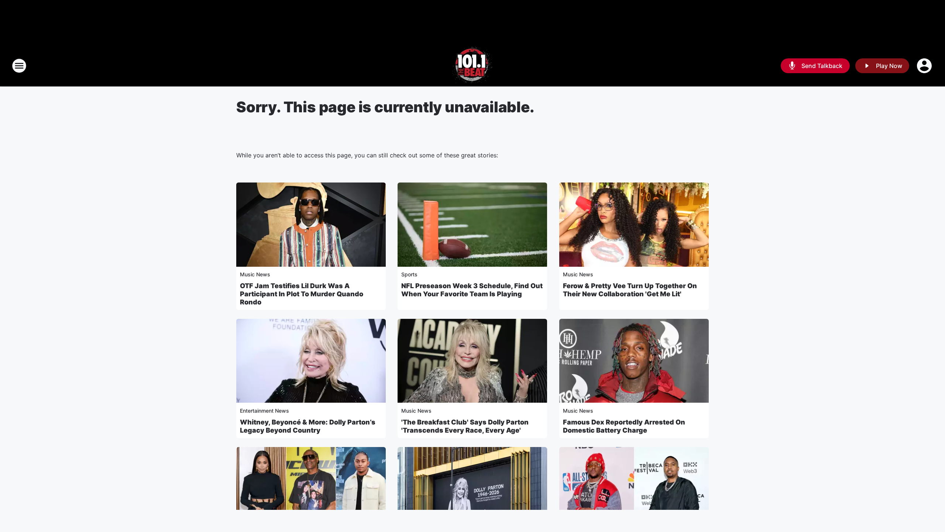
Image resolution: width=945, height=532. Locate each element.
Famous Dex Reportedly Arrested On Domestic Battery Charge (624, 426)
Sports (409, 274)
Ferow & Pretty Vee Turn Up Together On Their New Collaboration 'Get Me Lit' (630, 290)
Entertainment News (264, 410)
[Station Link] (472, 66)
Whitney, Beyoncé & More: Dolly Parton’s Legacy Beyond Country (307, 426)
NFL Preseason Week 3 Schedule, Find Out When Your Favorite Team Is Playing (472, 290)
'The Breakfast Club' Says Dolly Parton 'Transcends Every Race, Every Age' (465, 426)
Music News (255, 274)
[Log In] (925, 65)
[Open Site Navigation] (19, 65)
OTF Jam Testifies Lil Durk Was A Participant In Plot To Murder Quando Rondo (301, 294)
